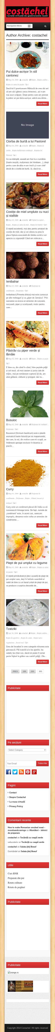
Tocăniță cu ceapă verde (31, 837)
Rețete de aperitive (12, 638)
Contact (12, 792)
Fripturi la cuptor (37, 220)
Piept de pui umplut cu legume (26, 563)
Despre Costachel (17, 797)
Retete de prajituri (16, 887)
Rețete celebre (42, 79)
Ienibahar (12, 281)
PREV (15, 671)
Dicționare (20, 290)
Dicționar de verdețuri (39, 424)
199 (24, 671)
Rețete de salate (26, 638)
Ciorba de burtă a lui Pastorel (26, 141)
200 (32, 671)
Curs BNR (13, 873)
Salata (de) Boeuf (28, 847)
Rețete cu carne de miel (20, 224)
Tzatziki (11, 628)
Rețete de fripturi (36, 224)
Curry (10, 489)
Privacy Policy (16, 806)
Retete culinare (15, 882)
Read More (42, 104)
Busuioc (11, 420)
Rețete (33, 79)
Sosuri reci (20, 642)
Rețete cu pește (42, 358)
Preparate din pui (16, 878)
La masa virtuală (17, 802)
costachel (25, 79)
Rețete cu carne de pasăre (15, 84)
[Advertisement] (31, 713)
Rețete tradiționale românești (22, 150)
